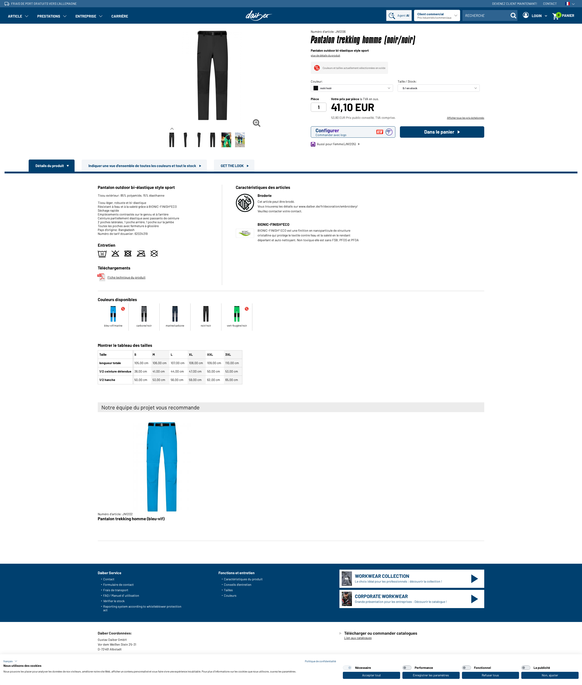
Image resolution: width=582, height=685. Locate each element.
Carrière (119, 16)
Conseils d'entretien (237, 584)
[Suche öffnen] (513, 15)
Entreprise (85, 16)
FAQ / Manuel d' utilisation (121, 595)
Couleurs (230, 595)
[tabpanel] (291, 280)
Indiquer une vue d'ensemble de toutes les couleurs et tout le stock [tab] (142, 165)
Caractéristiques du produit (243, 579)
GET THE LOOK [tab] (232, 165)
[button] (10, 661)
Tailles (228, 590)
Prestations (48, 16)
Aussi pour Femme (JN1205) (336, 144)
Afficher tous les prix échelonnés (465, 117)
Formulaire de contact (118, 584)
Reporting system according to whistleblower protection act (142, 608)
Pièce (315, 99)
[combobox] (489, 15)
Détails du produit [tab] (50, 165)
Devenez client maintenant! (514, 3)
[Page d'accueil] (259, 15)
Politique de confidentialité (320, 661)
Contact (550, 3)
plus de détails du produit (325, 55)
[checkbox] (347, 667)
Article (15, 16)
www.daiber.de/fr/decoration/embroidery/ (328, 206)
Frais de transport (115, 590)
